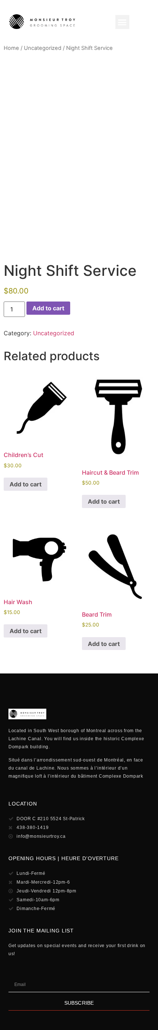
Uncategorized (42, 48)
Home (11, 48)
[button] (122, 22)
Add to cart (48, 308)
